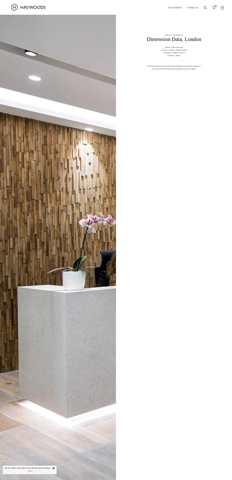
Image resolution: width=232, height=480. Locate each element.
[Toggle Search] (205, 7)
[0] (213, 7)
